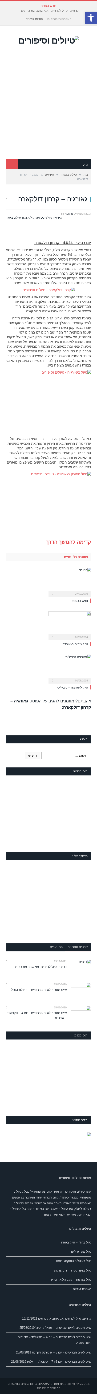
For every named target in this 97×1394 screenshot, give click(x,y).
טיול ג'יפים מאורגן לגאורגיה (37, 217)
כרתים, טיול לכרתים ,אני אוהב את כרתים (49, 10)
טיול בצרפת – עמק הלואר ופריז (71, 1279)
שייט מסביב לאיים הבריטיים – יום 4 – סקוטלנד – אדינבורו (37, 1015)
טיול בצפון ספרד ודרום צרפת (72, 1270)
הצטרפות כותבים (59, 19)
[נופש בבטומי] (69, 581)
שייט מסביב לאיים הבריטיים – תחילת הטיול (39, 990)
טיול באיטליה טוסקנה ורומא (73, 1261)
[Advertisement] (48, 108)
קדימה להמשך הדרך (68, 542)
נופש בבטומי (80, 601)
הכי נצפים (56, 947)
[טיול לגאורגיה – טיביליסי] (69, 668)
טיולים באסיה (13, 217)
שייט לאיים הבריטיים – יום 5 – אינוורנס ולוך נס (61, 1352)
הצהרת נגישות (82, 1289)
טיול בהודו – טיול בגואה (76, 1242)
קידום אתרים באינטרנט (22, 1384)
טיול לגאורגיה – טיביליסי (72, 687)
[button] (91, 18)
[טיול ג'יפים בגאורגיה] (69, 625)
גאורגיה (57, 217)
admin (69, 213)
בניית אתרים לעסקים (52, 1384)
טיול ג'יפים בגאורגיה (75, 644)
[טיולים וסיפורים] (48, 40)
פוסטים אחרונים (78, 947)
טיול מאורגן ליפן (81, 1251)
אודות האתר (34, 19)
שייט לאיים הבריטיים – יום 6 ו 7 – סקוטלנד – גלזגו (59, 1361)
